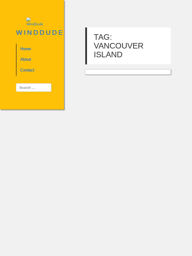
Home (25, 49)
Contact (27, 70)
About (25, 59)
